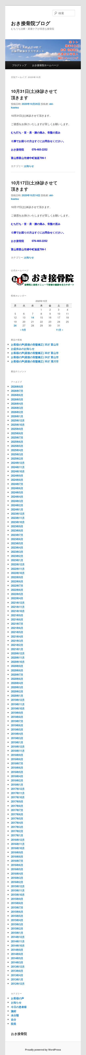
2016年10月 (18, 848)
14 (32, 317)
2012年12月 (18, 983)
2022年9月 (17, 577)
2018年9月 (17, 755)
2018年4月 (17, 776)
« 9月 (23, 329)
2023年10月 (18, 522)
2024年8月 (17, 480)
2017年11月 (18, 793)
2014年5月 (17, 958)
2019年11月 (18, 704)
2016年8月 (17, 856)
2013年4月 (17, 975)
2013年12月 (18, 966)
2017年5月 (17, 818)
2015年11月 (18, 890)
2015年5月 (17, 916)
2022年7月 (17, 585)
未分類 (15, 1015)
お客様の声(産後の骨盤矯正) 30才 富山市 (35, 353)
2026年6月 (17, 395)
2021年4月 (17, 636)
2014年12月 (18, 937)
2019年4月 (17, 734)
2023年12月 (18, 513)
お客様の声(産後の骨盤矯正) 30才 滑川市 (35, 361)
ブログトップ (19, 65)
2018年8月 (17, 759)
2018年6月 (17, 767)
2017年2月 (17, 831)
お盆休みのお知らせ (22, 349)
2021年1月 (17, 649)
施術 (13, 1011)
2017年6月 (17, 814)
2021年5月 (17, 632)
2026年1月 (17, 416)
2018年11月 (18, 751)
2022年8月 (17, 581)
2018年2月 (17, 780)
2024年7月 (17, 484)
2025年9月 (17, 429)
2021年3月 (17, 641)
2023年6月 (17, 539)
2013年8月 (17, 971)
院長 (13, 1024)
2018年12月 (18, 746)
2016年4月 (17, 873)
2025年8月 (17, 433)
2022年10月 (18, 573)
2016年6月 (17, 865)
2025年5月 (17, 446)
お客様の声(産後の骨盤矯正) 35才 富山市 (35, 344)
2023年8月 (17, 530)
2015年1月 (17, 933)
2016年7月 (17, 861)
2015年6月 (17, 912)
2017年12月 (18, 789)
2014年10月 (18, 945)
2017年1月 (17, 835)
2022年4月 (17, 598)
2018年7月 (17, 763)
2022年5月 (17, 594)
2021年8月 (17, 619)
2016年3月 (17, 878)
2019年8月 (17, 717)
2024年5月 (17, 492)
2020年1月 (17, 695)
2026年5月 (17, 399)
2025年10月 (18, 424)
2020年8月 (17, 670)
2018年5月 (17, 772)
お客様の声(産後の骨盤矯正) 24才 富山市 (35, 357)
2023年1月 (17, 560)
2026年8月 (17, 386)
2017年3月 (17, 827)
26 (15, 325)
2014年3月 (17, 962)
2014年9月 (17, 950)
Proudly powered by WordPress (43, 1049)
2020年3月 (17, 687)
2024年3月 (17, 501)
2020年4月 (17, 683)
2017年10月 (18, 797)
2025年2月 (17, 458)
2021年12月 (18, 602)
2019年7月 (17, 721)
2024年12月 (18, 463)
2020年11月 (18, 657)
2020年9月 (17, 666)
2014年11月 (18, 941)
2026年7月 (17, 391)
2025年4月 (17, 450)
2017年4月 (17, 823)
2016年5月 (17, 869)
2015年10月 (18, 894)
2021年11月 (18, 607)
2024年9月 (17, 475)
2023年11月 (18, 518)
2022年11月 (18, 569)
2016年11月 (18, 844)
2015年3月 (17, 924)
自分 (13, 1019)
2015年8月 (17, 903)
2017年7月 (17, 810)
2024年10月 (18, 471)
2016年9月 (17, 852)
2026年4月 (17, 403)
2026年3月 (17, 408)
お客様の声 (17, 998)
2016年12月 (18, 840)
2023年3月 (17, 552)
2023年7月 (17, 535)
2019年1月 (17, 742)
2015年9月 (17, 899)
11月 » (59, 329)
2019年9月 (17, 712)
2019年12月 (18, 700)
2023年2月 (17, 556)
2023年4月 (17, 547)
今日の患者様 (19, 1007)
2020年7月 (17, 674)
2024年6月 (17, 488)
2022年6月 (17, 590)
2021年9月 (17, 615)
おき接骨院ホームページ (45, 65)
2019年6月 (17, 725)
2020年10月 (18, 662)
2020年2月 (17, 691)
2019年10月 (18, 708)
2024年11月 (18, 467)
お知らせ (29, 166)
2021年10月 (18, 611)
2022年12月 (18, 564)
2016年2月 (17, 882)
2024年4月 (17, 496)
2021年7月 (17, 624)
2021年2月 (17, 645)
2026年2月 (17, 412)
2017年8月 (17, 806)
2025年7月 (17, 437)
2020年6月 (17, 679)
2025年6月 (17, 442)
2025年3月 (17, 454)
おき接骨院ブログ (30, 23)
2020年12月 (18, 653)
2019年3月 (17, 738)
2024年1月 (17, 509)
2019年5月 (17, 729)
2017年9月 (17, 801)
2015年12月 (18, 886)
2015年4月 (17, 920)
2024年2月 (17, 505)
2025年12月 (18, 420)
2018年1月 (17, 784)
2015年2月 (17, 928)
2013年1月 (17, 979)
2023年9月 (17, 526)
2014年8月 (17, 954)
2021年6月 (17, 628)
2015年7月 (17, 907)
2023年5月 (17, 543)
